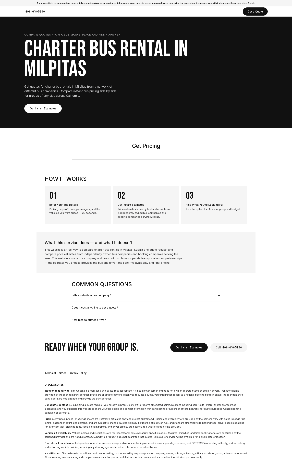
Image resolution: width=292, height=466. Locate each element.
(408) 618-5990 (34, 11)
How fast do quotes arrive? (146, 320)
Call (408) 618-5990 (229, 347)
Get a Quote (255, 11)
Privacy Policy (78, 373)
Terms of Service (56, 373)
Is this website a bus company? (146, 295)
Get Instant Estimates (43, 108)
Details (251, 3)
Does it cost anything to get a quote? (146, 307)
